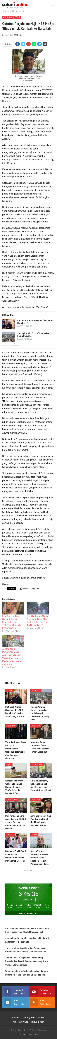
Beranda (15, 1017)
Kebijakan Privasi (21, 1021)
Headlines (7, 17)
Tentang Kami (28, 1017)
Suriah (9, 691)
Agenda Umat (37, 764)
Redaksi (41, 1017)
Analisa (10, 835)
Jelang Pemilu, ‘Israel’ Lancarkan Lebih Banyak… (33, 334)
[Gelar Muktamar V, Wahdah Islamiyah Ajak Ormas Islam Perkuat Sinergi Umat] (41, 770)
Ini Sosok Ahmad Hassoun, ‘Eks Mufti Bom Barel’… (35, 321)
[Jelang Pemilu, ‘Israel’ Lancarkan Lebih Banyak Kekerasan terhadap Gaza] (8, 337)
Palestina (10, 726)
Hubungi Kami (37, 1021)
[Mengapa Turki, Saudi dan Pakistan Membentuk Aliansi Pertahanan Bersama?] (16, 840)
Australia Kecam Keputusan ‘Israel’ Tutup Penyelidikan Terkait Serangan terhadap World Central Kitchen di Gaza (26, 961)
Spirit (17, 17)
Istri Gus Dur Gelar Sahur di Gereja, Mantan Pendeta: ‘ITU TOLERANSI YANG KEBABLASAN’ (12, 622)
